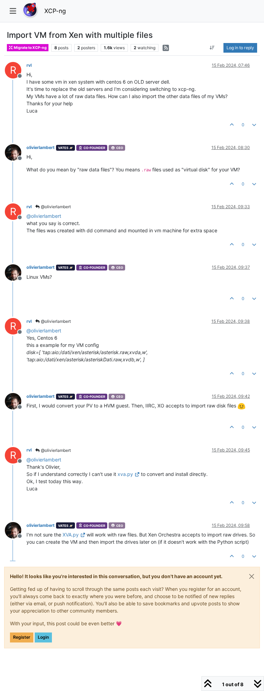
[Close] (252, 576)
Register (21, 637)
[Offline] (15, 152)
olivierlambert (40, 147)
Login (43, 637)
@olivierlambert (55, 206)
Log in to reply (240, 47)
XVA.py (71, 535)
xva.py (125, 474)
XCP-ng (55, 10)
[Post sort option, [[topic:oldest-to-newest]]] (212, 48)
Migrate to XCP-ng (30, 47)
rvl (29, 65)
